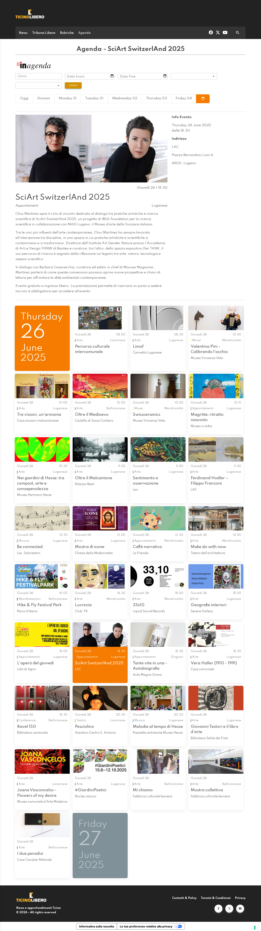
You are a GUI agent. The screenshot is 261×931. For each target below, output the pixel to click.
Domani (43, 98)
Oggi (24, 98)
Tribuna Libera (43, 33)
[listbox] (194, 76)
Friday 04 (184, 98)
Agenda (84, 33)
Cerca (73, 85)
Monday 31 (67, 98)
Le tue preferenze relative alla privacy (146, 926)
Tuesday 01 (94, 98)
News (23, 33)
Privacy (240, 898)
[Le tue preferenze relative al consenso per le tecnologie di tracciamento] (254, 927)
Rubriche (67, 33)
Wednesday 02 (124, 98)
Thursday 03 (156, 98)
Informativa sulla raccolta (96, 926)
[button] (218, 909)
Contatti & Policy (184, 898)
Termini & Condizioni (216, 898)
